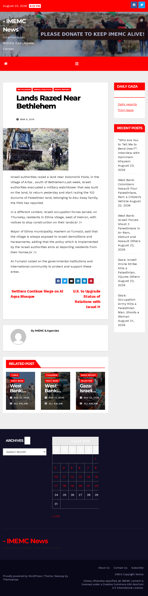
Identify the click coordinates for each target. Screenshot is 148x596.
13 (80, 477)
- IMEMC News (25, 541)
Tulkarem (51, 375)
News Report (62, 89)
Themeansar (10, 579)
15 (96, 477)
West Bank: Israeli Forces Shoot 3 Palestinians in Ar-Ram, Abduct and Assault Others (129, 228)
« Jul (55, 516)
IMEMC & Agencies (47, 330)
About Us (104, 567)
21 (88, 486)
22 (96, 486)
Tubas (14, 375)
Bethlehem (24, 89)
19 (72, 486)
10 (56, 477)
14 (88, 477)
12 (72, 477)
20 (80, 486)
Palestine (86, 381)
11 (64, 477)
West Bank (17, 381)
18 (64, 486)
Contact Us (120, 567)
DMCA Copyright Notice (129, 574)
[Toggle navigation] (77, 63)
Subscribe (137, 567)
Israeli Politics (42, 89)
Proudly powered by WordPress (23, 576)
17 (56, 486)
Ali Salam (20, 403)
